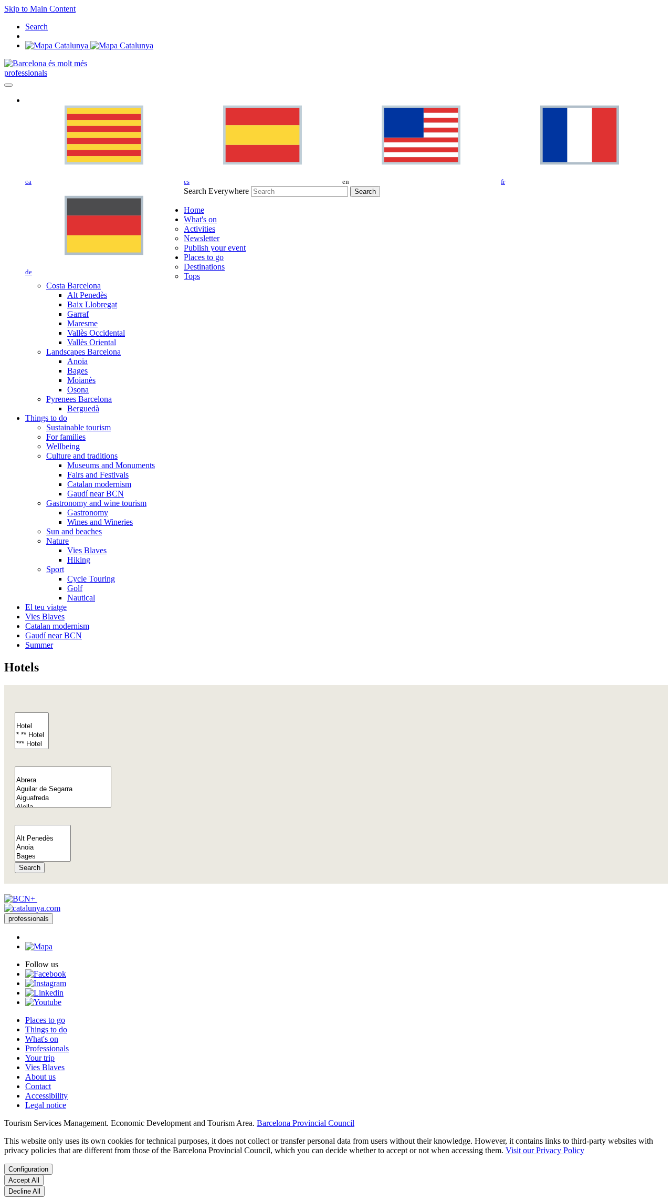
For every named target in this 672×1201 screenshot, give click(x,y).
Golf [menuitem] (74, 588)
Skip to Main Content (40, 8)
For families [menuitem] (66, 436)
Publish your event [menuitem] (215, 247)
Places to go (45, 1020)
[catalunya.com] (32, 908)
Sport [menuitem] (55, 569)
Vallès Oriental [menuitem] (91, 342)
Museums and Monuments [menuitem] (111, 465)
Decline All (24, 1191)
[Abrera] (63, 780)
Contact (38, 1086)
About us (40, 1076)
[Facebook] (45, 973)
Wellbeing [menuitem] (63, 446)
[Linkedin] (44, 992)
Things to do (46, 1029)
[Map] (89, 45)
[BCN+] (20, 898)
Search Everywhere (216, 191)
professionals (25, 72)
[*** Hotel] (31, 744)
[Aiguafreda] (63, 798)
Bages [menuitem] (77, 370)
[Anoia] (42, 847)
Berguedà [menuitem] (83, 408)
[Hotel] (31, 726)
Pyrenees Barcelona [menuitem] (79, 399)
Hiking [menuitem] (78, 559)
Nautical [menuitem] (81, 597)
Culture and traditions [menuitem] (82, 455)
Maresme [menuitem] (82, 323)
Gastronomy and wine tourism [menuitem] (96, 503)
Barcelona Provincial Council (305, 1123)
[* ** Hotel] (31, 735)
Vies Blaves (45, 1067)
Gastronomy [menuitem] (87, 512)
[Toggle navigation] (8, 85)
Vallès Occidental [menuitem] (96, 332)
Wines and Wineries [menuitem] (100, 521)
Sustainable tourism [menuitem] (78, 427)
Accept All (23, 1180)
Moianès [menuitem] (81, 380)
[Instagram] (45, 983)
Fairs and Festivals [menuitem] (98, 474)
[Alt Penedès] (42, 838)
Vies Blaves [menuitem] (87, 550)
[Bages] (42, 856)
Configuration (28, 1169)
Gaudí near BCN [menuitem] (95, 493)
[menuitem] (194, 209)
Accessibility (46, 1095)
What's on (41, 1038)
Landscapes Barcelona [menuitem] (83, 351)
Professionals (47, 1048)
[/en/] (45, 63)
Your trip (40, 1057)
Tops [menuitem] (192, 276)
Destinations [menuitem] (204, 266)
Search (29, 868)
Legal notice (45, 1105)
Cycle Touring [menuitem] (91, 578)
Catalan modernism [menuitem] (99, 484)
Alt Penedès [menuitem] (87, 295)
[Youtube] (43, 1002)
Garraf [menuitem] (78, 313)
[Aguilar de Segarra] (63, 789)
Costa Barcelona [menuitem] (73, 285)
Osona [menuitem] (78, 389)
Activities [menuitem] (199, 228)
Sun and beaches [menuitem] (74, 531)
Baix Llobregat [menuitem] (92, 304)
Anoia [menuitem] (77, 361)
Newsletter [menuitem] (201, 238)
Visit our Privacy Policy (545, 1150)
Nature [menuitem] (57, 540)
